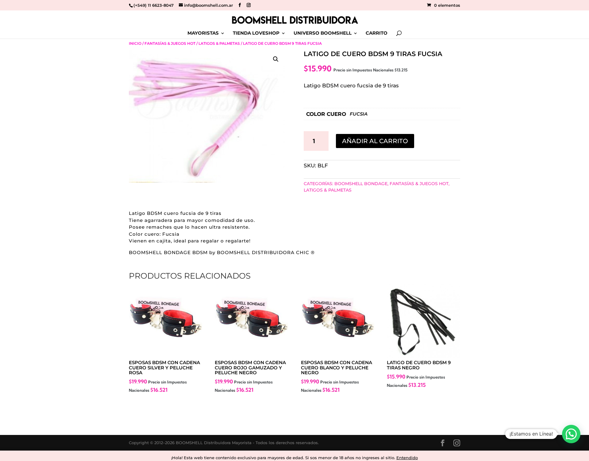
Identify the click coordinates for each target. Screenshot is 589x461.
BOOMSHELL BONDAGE (360, 183)
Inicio (135, 43)
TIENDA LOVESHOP (256, 33)
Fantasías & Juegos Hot (169, 43)
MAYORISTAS (203, 33)
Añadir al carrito (375, 141)
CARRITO (376, 33)
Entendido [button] (407, 457)
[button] (275, 59)
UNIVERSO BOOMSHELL (323, 33)
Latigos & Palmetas (219, 43)
